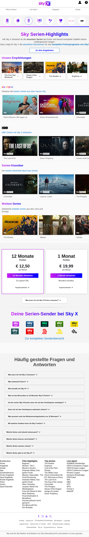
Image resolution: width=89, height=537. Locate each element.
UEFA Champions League (77, 466)
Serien (2, 484)
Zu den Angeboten (44, 50)
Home (2, 463)
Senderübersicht (7, 473)
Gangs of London (51, 491)
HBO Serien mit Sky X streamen (17, 132)
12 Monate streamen (23, 275)
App (1, 470)
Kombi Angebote (7, 480)
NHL (69, 480)
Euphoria (48, 466)
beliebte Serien (19, 209)
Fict (1, 475)
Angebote (55, 9)
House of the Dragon (53, 489)
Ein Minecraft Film (29, 505)
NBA (69, 482)
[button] (79, 2)
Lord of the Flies (51, 468)
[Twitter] (50, 516)
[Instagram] (42, 516)
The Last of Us (50, 480)
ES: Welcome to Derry (53, 477)
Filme (2, 482)
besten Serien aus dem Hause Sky (30, 91)
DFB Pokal (71, 477)
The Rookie (49, 463)
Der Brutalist (27, 507)
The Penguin (49, 487)
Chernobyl (48, 484)
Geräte (77, 9)
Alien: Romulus (28, 484)
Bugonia (25, 463)
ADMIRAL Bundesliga (76, 463)
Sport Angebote (6, 477)
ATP (68, 484)
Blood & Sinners (29, 468)
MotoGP (70, 491)
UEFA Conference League (77, 470)
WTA (69, 487)
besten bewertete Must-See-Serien (21, 171)
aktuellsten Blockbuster (33, 44)
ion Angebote (8, 475)
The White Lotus (51, 473)
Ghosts (47, 470)
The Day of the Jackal (53, 482)
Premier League (73, 473)
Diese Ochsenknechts (53, 475)
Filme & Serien (11, 9)
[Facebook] (38, 516)
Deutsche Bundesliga (75, 475)
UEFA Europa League (76, 468)
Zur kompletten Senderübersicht (44, 338)
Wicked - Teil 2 (28, 466)
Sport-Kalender (6, 487)
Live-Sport (33, 9)
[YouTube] (46, 516)
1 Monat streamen (66, 275)
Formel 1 (70, 489)
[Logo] (44, 3)
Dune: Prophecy (51, 494)
